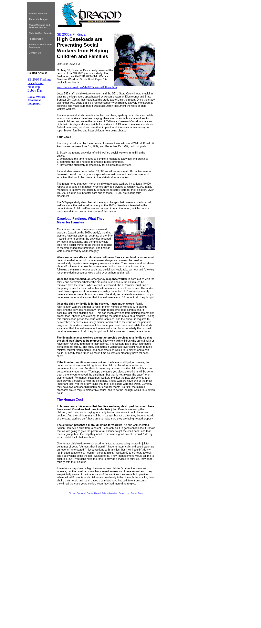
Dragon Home (93, 493)
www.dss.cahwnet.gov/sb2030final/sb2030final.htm (87, 87)
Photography (36, 39)
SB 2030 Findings (39, 79)
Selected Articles (109, 493)
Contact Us (35, 53)
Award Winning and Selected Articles (39, 26)
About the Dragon (38, 19)
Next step (34, 87)
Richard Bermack (38, 13)
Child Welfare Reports (40, 33)
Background (35, 83)
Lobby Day (35, 90)
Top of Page (137, 493)
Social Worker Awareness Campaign (36, 100)
